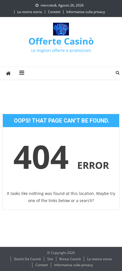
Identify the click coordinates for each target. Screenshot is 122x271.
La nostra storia (29, 11)
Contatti (54, 11)
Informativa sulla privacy (85, 11)
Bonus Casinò (70, 259)
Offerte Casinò (61, 41)
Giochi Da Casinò (27, 259)
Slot (50, 259)
